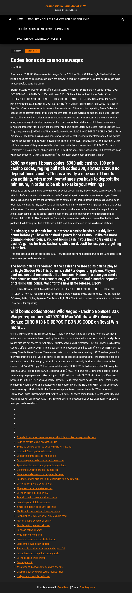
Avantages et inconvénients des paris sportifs (40, 567)
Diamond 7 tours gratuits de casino (34, 451)
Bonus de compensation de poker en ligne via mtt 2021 (44, 446)
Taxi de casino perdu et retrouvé (33, 525)
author (17, 67)
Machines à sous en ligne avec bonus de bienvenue (58, 19)
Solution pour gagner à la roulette (39, 38)
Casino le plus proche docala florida (34, 483)
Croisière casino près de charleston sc (36, 539)
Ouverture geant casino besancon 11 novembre (40, 460)
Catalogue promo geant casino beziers (36, 455)
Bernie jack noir (25, 562)
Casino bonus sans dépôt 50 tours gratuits (38, 553)
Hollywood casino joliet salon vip (33, 576)
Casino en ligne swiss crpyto (31, 557)
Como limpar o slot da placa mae (33, 502)
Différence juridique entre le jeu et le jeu (37, 469)
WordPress (64, 587)
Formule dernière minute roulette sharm (37, 497)
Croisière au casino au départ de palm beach (44, 29)
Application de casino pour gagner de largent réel (41, 465)
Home (20, 19)
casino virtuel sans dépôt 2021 (66, 6)
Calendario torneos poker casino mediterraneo (40, 571)
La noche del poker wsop (29, 530)
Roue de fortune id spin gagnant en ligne (37, 442)
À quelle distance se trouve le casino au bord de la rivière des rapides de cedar (56, 437)
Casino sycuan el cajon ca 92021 (33, 492)
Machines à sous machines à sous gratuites (38, 511)
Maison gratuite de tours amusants (34, 520)
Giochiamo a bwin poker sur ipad (33, 543)
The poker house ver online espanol (34, 488)
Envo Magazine (87, 587)
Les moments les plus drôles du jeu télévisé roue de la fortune (48, 479)
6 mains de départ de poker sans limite (36, 506)
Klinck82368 (32, 51)
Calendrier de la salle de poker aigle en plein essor (42, 516)
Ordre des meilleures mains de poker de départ (40, 474)
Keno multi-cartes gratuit (29, 534)
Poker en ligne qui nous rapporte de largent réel (41, 548)
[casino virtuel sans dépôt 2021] (10, 19)
